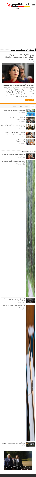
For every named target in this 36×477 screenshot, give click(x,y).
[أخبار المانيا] (18, 4)
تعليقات (21, 106)
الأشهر (26, 106)
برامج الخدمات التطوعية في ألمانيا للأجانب (14, 110)
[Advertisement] (18, 26)
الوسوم (14, 106)
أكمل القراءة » (29, 99)
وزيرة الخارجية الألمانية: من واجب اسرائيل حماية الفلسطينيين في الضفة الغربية (19, 57)
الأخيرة (32, 106)
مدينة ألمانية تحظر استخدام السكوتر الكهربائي (13, 443)
